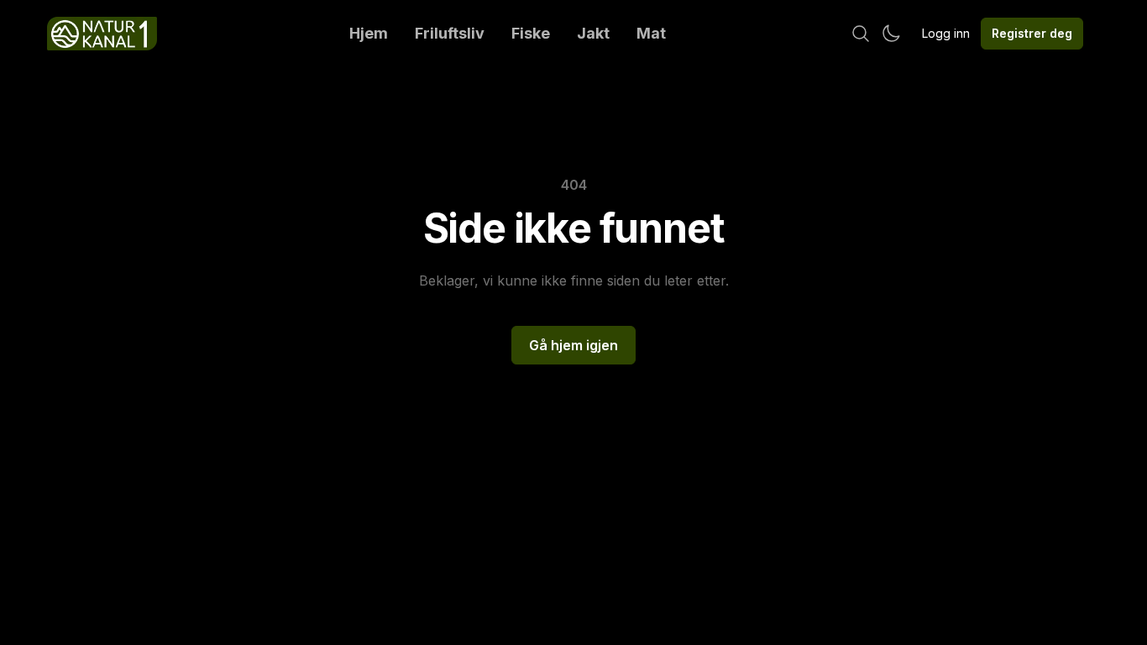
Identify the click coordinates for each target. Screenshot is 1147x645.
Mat (651, 33)
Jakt (593, 33)
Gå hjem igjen (573, 345)
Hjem (368, 33)
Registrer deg (1032, 33)
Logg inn (946, 33)
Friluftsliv (449, 33)
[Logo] (102, 33)
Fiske (530, 33)
